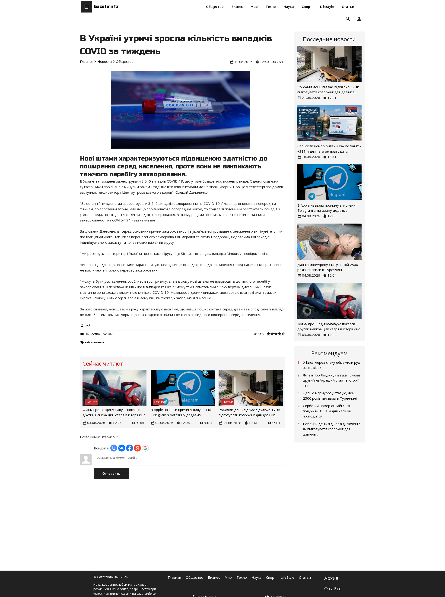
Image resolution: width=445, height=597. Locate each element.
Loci (87, 325)
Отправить (111, 473)
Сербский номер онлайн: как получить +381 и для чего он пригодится (327, 410)
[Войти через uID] (113, 448)
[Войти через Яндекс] (137, 448)
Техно (241, 577)
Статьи (305, 577)
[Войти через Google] (145, 448)
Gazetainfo (106, 6)
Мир (228, 577)
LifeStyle (287, 577)
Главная (174, 577)
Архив (331, 578)
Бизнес (214, 577)
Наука (256, 577)
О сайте (333, 588)
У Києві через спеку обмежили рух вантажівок (331, 365)
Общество (92, 334)
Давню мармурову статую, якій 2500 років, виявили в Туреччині (330, 396)
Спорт (271, 577)
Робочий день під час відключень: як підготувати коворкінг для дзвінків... (331, 428)
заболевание (95, 342)
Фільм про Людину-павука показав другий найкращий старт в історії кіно (332, 380)
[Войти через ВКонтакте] (121, 448)
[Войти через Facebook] (129, 448)
